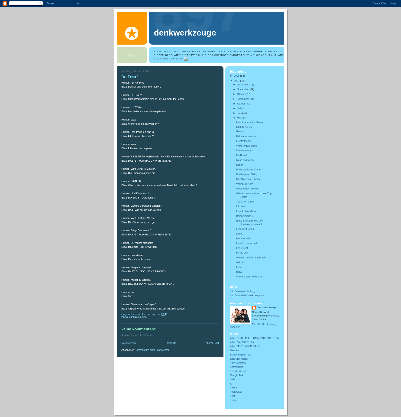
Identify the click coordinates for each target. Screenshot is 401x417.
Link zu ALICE (244, 126)
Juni (239, 113)
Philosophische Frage (248, 169)
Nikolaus (241, 206)
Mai (239, 118)
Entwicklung (236, 366)
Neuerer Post (128, 343)
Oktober (242, 94)
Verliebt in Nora (244, 183)
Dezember (243, 84)
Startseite (171, 343)
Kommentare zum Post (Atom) (152, 350)
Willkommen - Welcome (249, 276)
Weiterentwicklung (246, 145)
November (243, 89)
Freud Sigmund (238, 371)
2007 (237, 80)
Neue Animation (245, 160)
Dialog (239, 164)
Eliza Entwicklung (246, 211)
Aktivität (240, 262)
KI (231, 383)
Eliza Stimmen (238, 363)
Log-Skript (242, 248)
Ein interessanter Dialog (249, 122)
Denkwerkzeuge (185, 32)
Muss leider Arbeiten (247, 188)
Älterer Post (212, 343)
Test (232, 395)
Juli (239, 108)
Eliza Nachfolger (239, 358)
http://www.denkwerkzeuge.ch (247, 295)
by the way (242, 252)
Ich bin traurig (244, 150)
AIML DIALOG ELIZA (138, 317)
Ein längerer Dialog (246, 174)
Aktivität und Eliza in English (251, 257)
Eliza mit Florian (245, 229)
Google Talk (236, 375)
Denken (234, 350)
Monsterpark (243, 238)
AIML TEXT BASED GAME (245, 346)
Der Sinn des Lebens (248, 179)
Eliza (239, 267)
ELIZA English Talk (240, 354)
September (243, 99)
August (241, 103)
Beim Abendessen (246, 136)
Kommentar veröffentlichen (136, 335)
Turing (233, 400)
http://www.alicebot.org (242, 291)
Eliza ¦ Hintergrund (246, 243)
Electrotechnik (244, 141)
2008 (237, 75)
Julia (232, 379)
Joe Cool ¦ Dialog (245, 201)
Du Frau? (241, 155)
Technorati (236, 391)
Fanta (239, 131)
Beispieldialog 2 (244, 216)
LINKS (233, 387)
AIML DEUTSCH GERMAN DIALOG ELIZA (254, 338)
